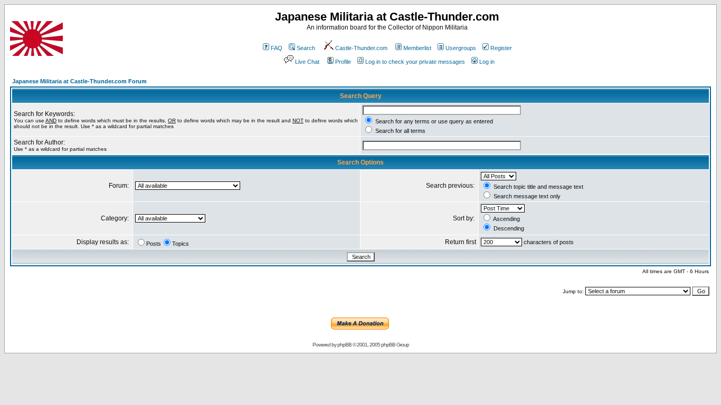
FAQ (276, 48)
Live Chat (307, 62)
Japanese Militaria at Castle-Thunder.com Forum (79, 81)
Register (501, 48)
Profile (343, 62)
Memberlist (417, 48)
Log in (487, 62)
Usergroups (460, 48)
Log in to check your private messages (415, 62)
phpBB (344, 345)
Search (306, 48)
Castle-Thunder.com (361, 48)
